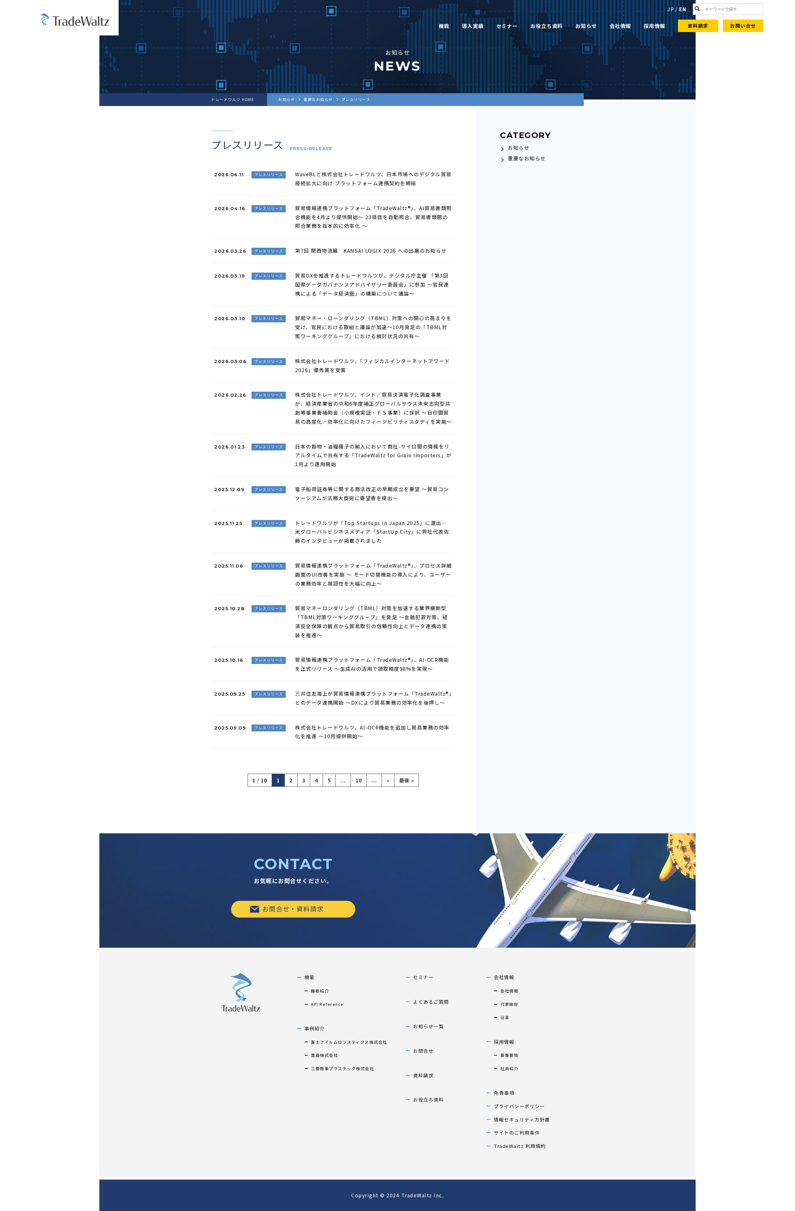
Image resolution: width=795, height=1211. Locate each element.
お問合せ (423, 1051)
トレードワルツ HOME (232, 99)
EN (683, 9)
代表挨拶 (509, 1004)
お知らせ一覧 (428, 1026)
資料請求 (698, 25)
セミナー (507, 26)
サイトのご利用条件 (517, 1132)
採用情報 (655, 26)
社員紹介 (509, 1068)
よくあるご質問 (431, 1001)
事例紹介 (314, 1028)
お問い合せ (743, 25)
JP (670, 9)
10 (359, 780)
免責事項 (504, 1092)
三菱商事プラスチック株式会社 (342, 1068)
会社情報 (620, 26)
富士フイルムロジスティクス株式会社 (349, 1042)
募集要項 (509, 1055)
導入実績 (473, 26)
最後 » (406, 780)
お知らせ (586, 26)
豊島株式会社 (324, 1055)
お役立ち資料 (546, 26)
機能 (444, 26)
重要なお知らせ (318, 99)
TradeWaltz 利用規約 (520, 1146)
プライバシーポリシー (519, 1106)
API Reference (327, 1004)
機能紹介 (320, 991)
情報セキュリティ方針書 (522, 1119)
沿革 (504, 1017)
